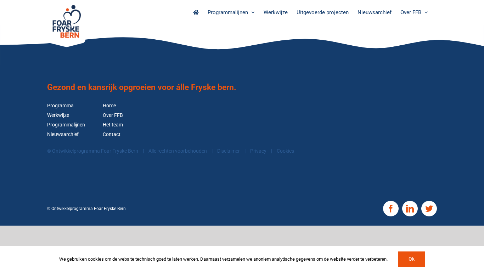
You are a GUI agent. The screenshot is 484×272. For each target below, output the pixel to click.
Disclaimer (228, 151)
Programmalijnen (66, 125)
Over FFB (113, 115)
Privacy (258, 151)
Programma (60, 106)
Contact (111, 134)
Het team (113, 125)
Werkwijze (58, 115)
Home (109, 106)
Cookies (285, 151)
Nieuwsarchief (63, 134)
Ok (412, 259)
